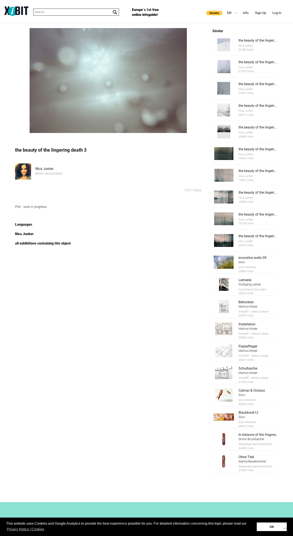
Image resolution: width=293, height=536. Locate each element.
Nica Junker (44, 169)
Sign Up (260, 13)
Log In (276, 13)
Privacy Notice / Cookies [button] (25, 529)
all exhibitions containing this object (43, 243)
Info (246, 13)
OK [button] (272, 526)
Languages (23, 224)
